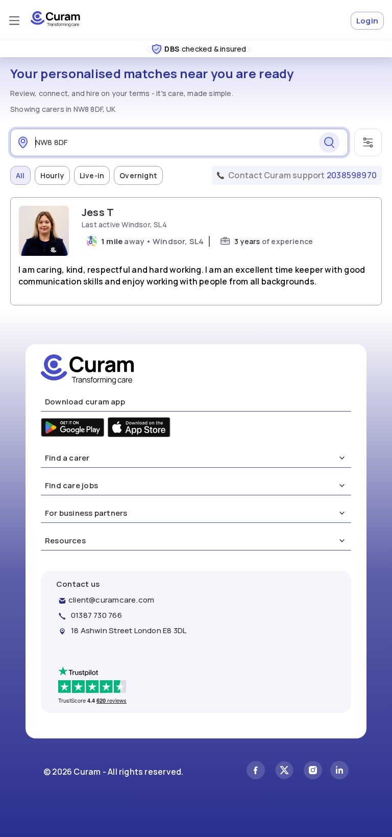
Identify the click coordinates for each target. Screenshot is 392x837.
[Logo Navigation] (55, 24)
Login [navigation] (367, 20)
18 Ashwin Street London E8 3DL (128, 630)
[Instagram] (313, 771)
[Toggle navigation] (14, 20)
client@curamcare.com (111, 599)
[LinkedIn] (339, 771)
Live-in (92, 175)
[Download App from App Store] (139, 428)
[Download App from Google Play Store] (73, 429)
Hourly (52, 175)
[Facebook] (256, 771)
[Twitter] (284, 771)
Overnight (138, 175)
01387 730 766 (96, 615)
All (20, 175)
